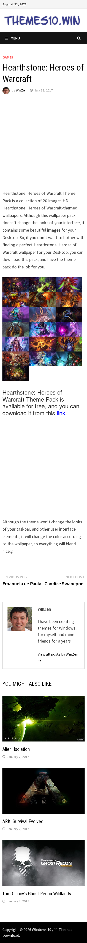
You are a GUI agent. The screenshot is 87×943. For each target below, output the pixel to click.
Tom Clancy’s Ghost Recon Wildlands (36, 894)
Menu (15, 38)
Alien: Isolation (16, 749)
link (61, 413)
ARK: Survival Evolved (23, 821)
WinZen (21, 90)
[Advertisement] (43, 146)
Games (7, 57)
